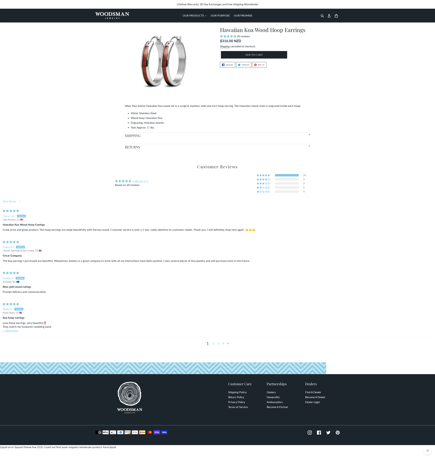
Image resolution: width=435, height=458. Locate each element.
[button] (228, 36)
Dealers (271, 392)
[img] (11, 210)
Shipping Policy (237, 392)
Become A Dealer (315, 397)
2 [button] (213, 343)
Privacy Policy (236, 402)
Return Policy (236, 397)
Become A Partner (277, 406)
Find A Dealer (313, 392)
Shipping (225, 46)
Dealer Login (312, 402)
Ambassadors (275, 402)
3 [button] (218, 343)
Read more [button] (11, 330)
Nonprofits (273, 397)
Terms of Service (238, 406)
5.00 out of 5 (140, 181)
